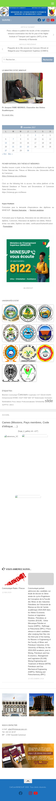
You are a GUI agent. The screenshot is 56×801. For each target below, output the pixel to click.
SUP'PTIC (5, 405)
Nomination (48, 398)
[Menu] (52, 3)
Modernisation (39, 398)
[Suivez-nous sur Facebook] (39, 20)
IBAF (29, 398)
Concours (23, 394)
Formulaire (7, 226)
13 (6, 143)
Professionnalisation (28, 401)
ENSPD (48, 395)
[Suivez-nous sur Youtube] (52, 20)
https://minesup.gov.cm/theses (14, 176)
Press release (16, 401)
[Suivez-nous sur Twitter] (43, 20)
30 (28, 151)
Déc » (10, 154)
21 (13, 147)
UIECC (11, 405)
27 (6, 151)
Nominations (6, 402)
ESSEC (15, 398)
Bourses (5, 395)
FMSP (25, 398)
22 (21, 147)
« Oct (4, 154)
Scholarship (39, 402)
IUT (33, 398)
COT (38, 395)
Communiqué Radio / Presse (13, 588)
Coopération (32, 395)
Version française (19, 210)
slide (49, 401)
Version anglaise (37, 210)
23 (28, 147)
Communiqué (13, 395)
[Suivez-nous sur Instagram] (48, 20)
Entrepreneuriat (7, 398)
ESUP (21, 398)
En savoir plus (8, 115)
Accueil (5, 415)
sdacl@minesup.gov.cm (17, 729)
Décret (43, 395)
